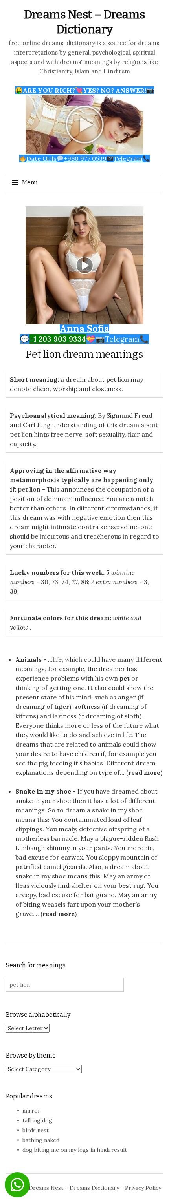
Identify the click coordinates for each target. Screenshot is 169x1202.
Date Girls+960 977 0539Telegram (84, 158)
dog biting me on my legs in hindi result (74, 1149)
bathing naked (40, 1140)
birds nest (35, 1130)
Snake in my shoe (43, 791)
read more (144, 772)
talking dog (37, 1120)
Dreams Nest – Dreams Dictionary (74, 1187)
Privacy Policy (143, 1187)
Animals (28, 659)
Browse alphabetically (38, 1014)
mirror (31, 1110)
